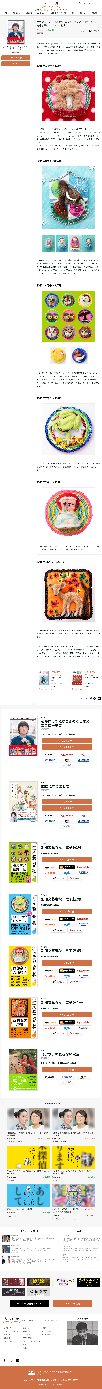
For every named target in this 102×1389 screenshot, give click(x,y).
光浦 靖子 (40, 33)
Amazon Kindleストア (50, 867)
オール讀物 (47, 1331)
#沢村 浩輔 (11, 1180)
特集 (73, 13)
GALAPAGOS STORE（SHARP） (75, 878)
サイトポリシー (9, 1328)
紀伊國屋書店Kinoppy (83, 872)
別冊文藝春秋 (48, 1334)
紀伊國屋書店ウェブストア (50, 760)
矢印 (54, 1266)
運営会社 (7, 1334)
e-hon (67, 760)
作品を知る (28, 13)
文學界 (45, 1328)
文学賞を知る (41, 13)
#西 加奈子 (11, 1142)
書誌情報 (94, 13)
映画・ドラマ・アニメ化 (58, 13)
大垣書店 (67, 765)
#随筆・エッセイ (94, 31)
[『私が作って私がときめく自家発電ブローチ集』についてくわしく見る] (15, 32)
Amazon (50, 754)
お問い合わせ (8, 1341)
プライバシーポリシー (12, 1331)
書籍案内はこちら (30, 1303)
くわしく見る (65, 747)
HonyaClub (83, 760)
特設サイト (83, 13)
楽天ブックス (67, 754)
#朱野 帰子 (55, 1180)
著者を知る (16, 13)
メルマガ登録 (72, 1303)
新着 (6, 13)
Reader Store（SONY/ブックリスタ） (58, 878)
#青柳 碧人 (55, 1218)
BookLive (50, 872)
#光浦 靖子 (19, 1142)
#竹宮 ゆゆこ (11, 1216)
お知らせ (7, 1338)
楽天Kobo (83, 867)
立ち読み (65, 741)
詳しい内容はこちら (46, 689)
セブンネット (83, 754)
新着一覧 (26, 1328)
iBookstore (67, 867)
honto (67, 872)
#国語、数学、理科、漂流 (67, 1218)
